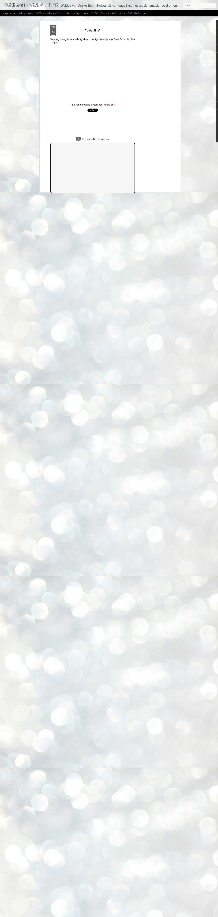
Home (86, 13)
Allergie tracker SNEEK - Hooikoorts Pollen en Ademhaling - (50, 13)
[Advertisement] (153, 75)
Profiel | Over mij (100, 13)
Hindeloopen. (141, 13)
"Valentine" (92, 30)
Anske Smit (109, 104)
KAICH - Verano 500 (122, 13)
